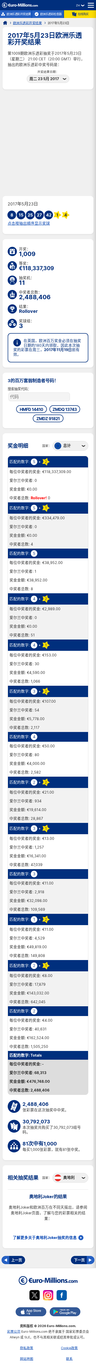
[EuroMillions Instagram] (48, 1296)
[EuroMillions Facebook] (61, 1296)
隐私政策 (26, 1348)
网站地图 (26, 1359)
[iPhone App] (31, 1312)
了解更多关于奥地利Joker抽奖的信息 (45, 1237)
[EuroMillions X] (34, 1296)
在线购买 (83, 14)
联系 (69, 1359)
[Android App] (65, 1312)
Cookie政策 (69, 1348)
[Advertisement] (48, 143)
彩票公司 (13, 1331)
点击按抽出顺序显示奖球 (29, 223)
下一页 (79, 1260)
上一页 (16, 1260)
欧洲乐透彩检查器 (51, 14)
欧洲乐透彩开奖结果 (19, 14)
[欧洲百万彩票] (20, 6)
